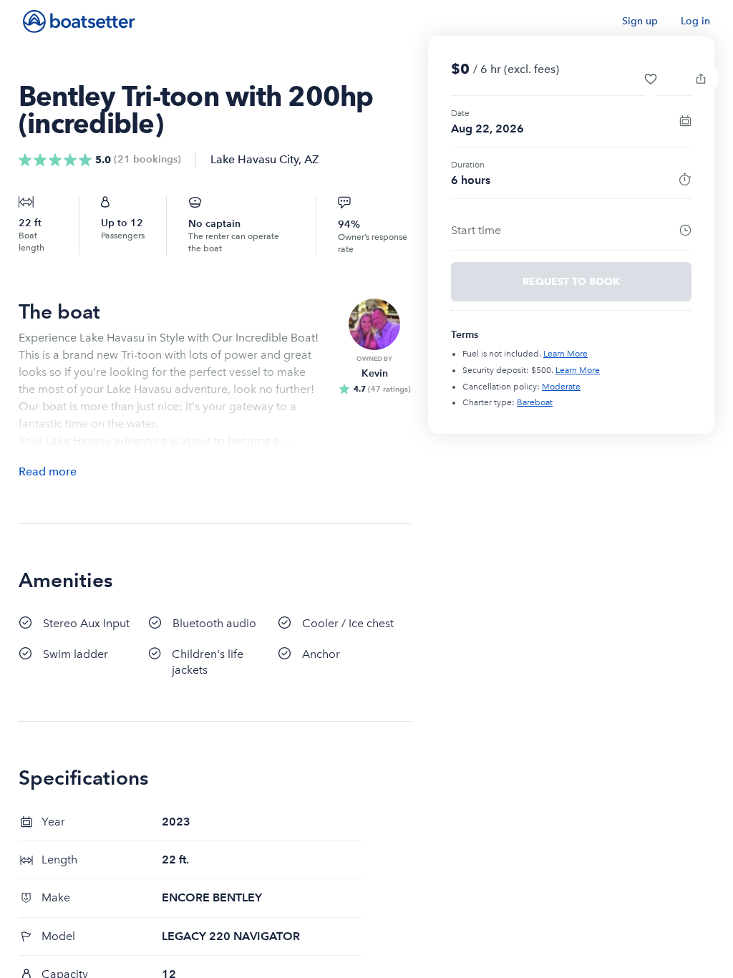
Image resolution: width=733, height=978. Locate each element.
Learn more (565, 354)
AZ (311, 159)
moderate (561, 387)
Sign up (640, 21)
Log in (695, 21)
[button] (651, 79)
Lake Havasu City (254, 159)
